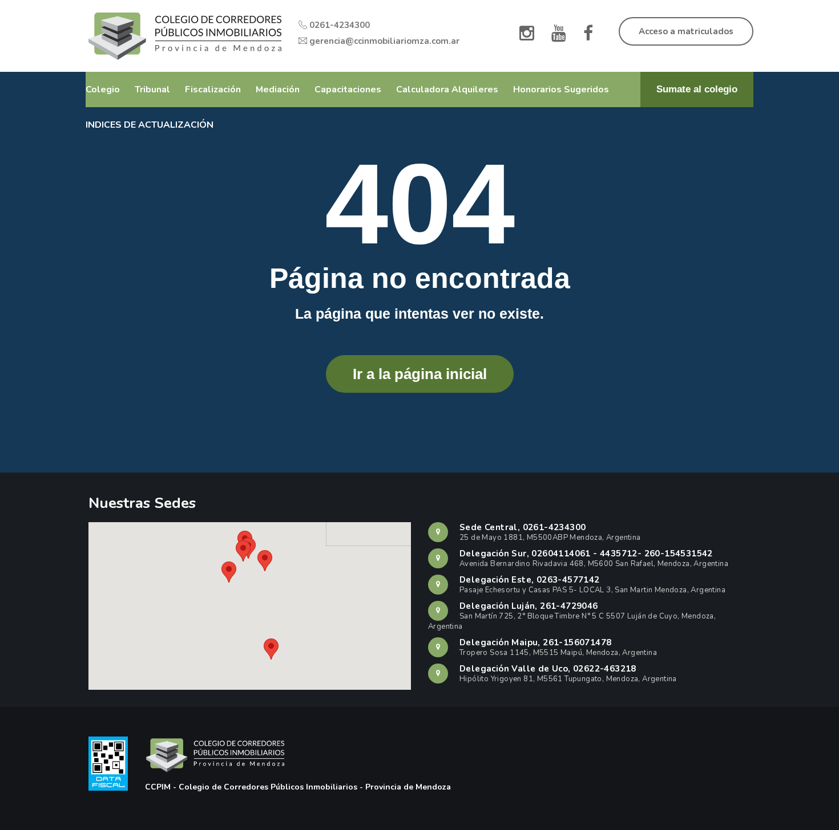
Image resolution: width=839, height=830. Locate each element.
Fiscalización (213, 89)
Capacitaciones (347, 89)
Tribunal (152, 89)
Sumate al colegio (696, 89)
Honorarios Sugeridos (561, 89)
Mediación (278, 89)
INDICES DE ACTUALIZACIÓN (149, 125)
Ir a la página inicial (420, 374)
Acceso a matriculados (686, 31)
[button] (271, 649)
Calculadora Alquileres (447, 89)
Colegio (103, 89)
